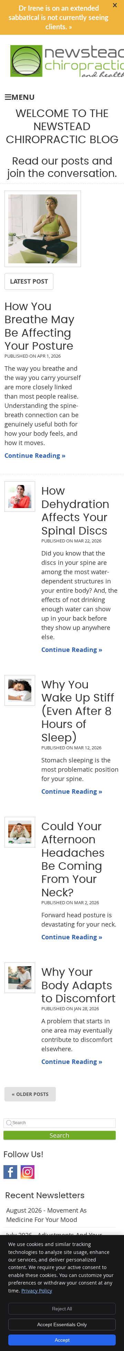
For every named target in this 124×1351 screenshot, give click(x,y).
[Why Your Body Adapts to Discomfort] (16, 977)
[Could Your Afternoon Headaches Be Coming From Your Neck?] (16, 832)
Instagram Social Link (27, 1172)
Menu (23, 97)
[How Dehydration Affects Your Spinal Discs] (16, 496)
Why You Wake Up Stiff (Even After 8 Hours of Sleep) (77, 711)
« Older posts (30, 1094)
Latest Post (29, 281)
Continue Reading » (34, 455)
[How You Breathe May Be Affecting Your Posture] (42, 230)
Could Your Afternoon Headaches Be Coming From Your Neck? (73, 859)
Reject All (62, 1308)
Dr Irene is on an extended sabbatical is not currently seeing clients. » (58, 18)
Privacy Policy (36, 1290)
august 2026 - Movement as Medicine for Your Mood (46, 1215)
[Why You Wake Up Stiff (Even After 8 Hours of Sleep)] (16, 690)
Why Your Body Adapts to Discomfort (78, 985)
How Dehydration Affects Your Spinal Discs (75, 511)
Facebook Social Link (10, 1172)
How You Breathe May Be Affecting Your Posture (39, 326)
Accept (62, 1340)
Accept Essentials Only (62, 1324)
